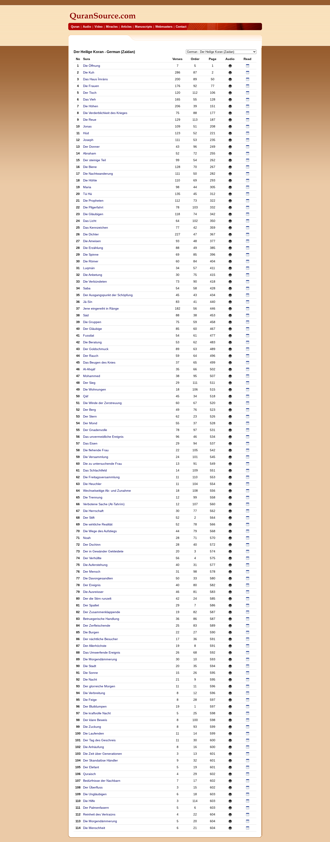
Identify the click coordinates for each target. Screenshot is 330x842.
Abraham (89, 153)
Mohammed (92, 376)
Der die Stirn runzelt (97, 598)
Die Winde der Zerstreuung (102, 403)
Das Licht (89, 221)
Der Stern (90, 416)
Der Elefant (91, 767)
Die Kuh (88, 72)
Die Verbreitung (94, 693)
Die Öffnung (91, 65)
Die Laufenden (93, 733)
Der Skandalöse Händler (100, 760)
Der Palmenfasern (96, 807)
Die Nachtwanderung (98, 173)
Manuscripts (143, 26)
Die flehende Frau (96, 450)
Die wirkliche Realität (97, 524)
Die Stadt (89, 666)
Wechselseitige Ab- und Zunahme (107, 490)
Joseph (88, 140)
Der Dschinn (92, 544)
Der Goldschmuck (95, 349)
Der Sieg (89, 382)
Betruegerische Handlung (101, 619)
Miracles (112, 26)
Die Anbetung (92, 275)
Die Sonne (90, 672)
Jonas (87, 126)
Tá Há (87, 194)
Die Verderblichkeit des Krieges (105, 113)
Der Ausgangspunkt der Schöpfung (108, 295)
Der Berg (89, 409)
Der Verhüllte (92, 558)
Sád (86, 315)
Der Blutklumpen (95, 706)
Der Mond (90, 423)
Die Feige (90, 699)
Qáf (86, 396)
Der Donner (91, 146)
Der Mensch (91, 571)
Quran (75, 26)
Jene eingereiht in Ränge (101, 308)
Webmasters (163, 26)
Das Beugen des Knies (99, 362)
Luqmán (89, 268)
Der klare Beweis (95, 720)
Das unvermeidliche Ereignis (103, 436)
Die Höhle (90, 180)
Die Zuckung (92, 726)
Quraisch (90, 774)
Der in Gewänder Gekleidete (103, 551)
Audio (87, 26)
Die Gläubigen (93, 214)
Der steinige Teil (94, 160)
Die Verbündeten (95, 281)
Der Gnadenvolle (95, 430)
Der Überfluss (93, 787)
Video (99, 26)
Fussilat (89, 335)
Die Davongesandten (98, 578)
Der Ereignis (92, 585)
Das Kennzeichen (95, 227)
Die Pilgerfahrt (93, 207)
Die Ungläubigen (95, 794)
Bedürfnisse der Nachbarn (101, 780)
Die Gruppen (92, 322)
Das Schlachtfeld (95, 470)
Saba (86, 288)
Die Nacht (90, 679)
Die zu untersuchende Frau (102, 463)
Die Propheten (93, 200)
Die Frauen (91, 86)
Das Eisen (90, 443)
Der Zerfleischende (96, 625)
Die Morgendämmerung (100, 659)
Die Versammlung (95, 457)
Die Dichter (91, 234)
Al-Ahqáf (89, 369)
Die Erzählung (93, 248)
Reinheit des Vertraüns (99, 814)
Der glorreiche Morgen (99, 686)
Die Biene (90, 167)
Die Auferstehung (95, 565)
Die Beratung (92, 342)
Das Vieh (89, 99)
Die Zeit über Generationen (102, 753)
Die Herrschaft (93, 511)
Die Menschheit (94, 828)
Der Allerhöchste (94, 646)
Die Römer (90, 261)
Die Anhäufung (93, 747)
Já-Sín (88, 302)
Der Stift (89, 517)
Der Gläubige (92, 329)
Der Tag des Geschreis (99, 740)
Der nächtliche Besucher (100, 639)
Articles (126, 26)
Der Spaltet (91, 605)
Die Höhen (90, 106)
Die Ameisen (92, 241)
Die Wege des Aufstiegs (100, 531)
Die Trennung (92, 497)
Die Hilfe (89, 801)
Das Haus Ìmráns (95, 79)
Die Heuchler (92, 484)
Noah (87, 538)
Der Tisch (90, 92)
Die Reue (89, 119)
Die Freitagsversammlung (101, 477)
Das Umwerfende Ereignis (101, 652)
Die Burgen (91, 632)
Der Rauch (90, 355)
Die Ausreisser (93, 592)
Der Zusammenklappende (101, 612)
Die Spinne (91, 254)
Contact (181, 26)
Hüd (86, 133)
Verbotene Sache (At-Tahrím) (104, 504)
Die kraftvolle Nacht (97, 713)
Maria (87, 187)
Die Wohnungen (94, 389)
